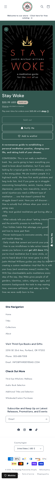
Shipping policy (43, 474)
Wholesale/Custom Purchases (19, 398)
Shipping (5, 106)
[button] (6, 7)
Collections (11, 327)
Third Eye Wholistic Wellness (19, 378)
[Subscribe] (46, 419)
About (8, 333)
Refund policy (44, 470)
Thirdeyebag (16, 469)
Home (8, 314)
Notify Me (29, 128)
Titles (8, 320)
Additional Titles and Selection (20, 391)
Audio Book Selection (15, 385)
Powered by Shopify (29, 469)
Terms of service (28, 474)
